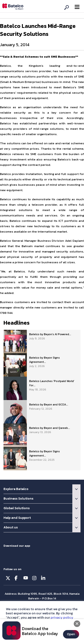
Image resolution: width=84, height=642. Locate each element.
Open (71, 634)
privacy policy (62, 617)
